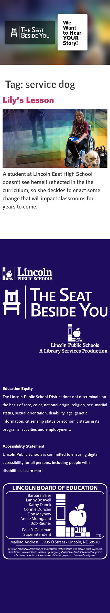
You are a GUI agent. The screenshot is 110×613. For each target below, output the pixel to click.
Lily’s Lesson (28, 99)
